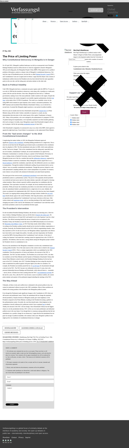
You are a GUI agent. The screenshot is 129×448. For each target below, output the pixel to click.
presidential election (29, 124)
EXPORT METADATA (11, 332)
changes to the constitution (16, 142)
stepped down (43, 110)
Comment (8, 385)
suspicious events (18, 200)
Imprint (27, 437)
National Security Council (43, 74)
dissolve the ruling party (42, 215)
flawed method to (7, 163)
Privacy (21, 437)
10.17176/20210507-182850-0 (45, 341)
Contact (14, 437)
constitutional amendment (29, 175)
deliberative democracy (40, 158)
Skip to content (4, 1)
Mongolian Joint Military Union (13, 224)
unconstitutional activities (45, 272)
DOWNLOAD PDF (10, 328)
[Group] (29, 8)
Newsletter (6, 437)
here (44, 304)
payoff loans (36, 266)
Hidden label (75, 118)
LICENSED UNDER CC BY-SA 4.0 (32, 328)
